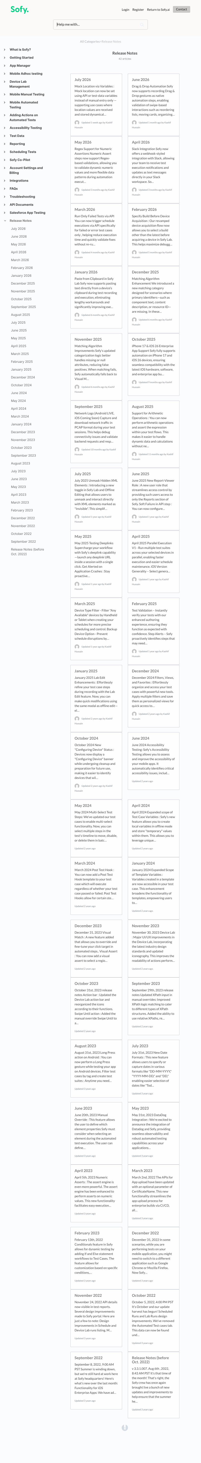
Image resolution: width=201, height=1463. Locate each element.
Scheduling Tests (22, 152)
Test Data (16, 136)
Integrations (18, 180)
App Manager (19, 65)
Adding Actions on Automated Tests (23, 117)
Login (125, 10)
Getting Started (21, 57)
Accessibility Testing (25, 128)
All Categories (90, 41)
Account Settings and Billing (26, 170)
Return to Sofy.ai (158, 10)
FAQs (13, 188)
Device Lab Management (19, 84)
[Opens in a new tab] (125, 1427)
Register (138, 10)
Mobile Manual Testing (26, 94)
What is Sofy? (20, 49)
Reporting (17, 144)
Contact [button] (181, 9)
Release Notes (20, 221)
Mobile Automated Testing (23, 104)
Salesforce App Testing (27, 213)
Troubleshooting (22, 196)
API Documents (21, 205)
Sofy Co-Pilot (19, 160)
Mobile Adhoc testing (25, 73)
